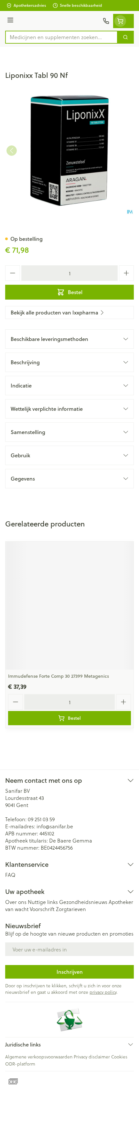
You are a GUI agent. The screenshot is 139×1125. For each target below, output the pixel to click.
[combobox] (61, 37)
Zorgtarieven (71, 909)
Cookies (119, 1056)
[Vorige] (11, 150)
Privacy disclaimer (92, 1056)
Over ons (16, 902)
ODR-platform (20, 1063)
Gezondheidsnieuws (83, 902)
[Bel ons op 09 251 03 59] (106, 21)
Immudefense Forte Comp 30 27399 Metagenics (58, 676)
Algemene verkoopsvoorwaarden (38, 1056)
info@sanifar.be (55, 826)
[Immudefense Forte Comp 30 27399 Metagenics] (69, 606)
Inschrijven (70, 971)
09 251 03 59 (41, 819)
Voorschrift (42, 909)
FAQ (10, 874)
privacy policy (103, 992)
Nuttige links (43, 902)
